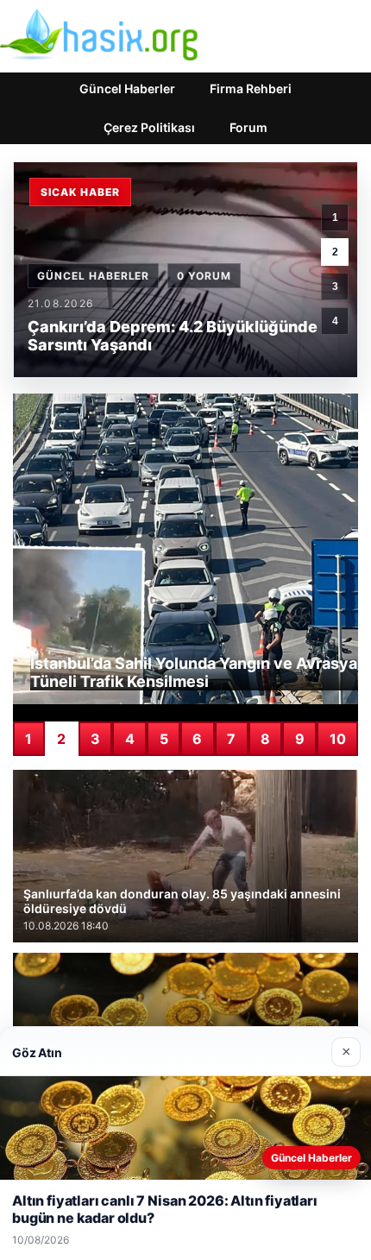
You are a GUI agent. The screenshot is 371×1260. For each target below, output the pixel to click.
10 (338, 738)
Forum (248, 127)
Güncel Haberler (127, 88)
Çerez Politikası (149, 127)
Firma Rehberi (251, 88)
